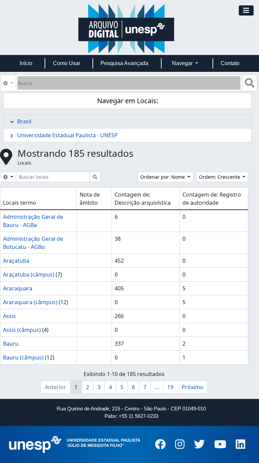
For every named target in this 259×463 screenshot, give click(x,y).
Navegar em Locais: (127, 100)
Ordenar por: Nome (163, 177)
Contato (230, 63)
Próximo (192, 387)
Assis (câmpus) (22, 330)
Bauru (11, 343)
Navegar (183, 63)
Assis (9, 316)
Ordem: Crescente (220, 177)
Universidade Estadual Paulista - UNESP (67, 135)
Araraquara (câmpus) (30, 302)
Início (26, 63)
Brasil (24, 121)
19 (170, 387)
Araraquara (17, 288)
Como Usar (66, 63)
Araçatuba (16, 260)
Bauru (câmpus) (23, 357)
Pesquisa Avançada (124, 63)
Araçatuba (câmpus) (28, 274)
